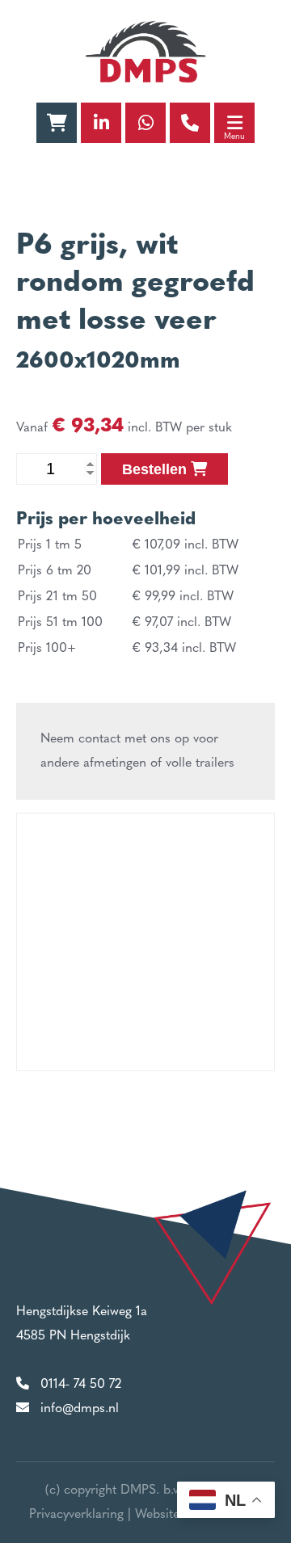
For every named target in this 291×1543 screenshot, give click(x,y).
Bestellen (156, 469)
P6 (34, 246)
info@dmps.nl (79, 1408)
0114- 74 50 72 (80, 1384)
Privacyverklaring (76, 1514)
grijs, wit (119, 246)
